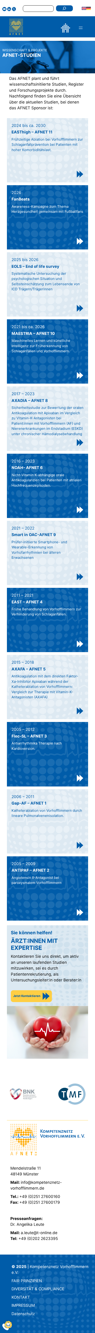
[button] (8, 1324)
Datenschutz (23, 1313)
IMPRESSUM (23, 1305)
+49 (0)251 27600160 (39, 1196)
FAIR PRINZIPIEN (27, 1280)
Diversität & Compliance (38, 1289)
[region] (47, 1094)
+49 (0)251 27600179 (39, 1202)
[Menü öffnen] (80, 28)
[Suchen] (64, 8)
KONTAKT (21, 1297)
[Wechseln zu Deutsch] (88, 8)
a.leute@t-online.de (39, 1232)
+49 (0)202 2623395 (38, 1238)
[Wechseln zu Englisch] (84, 8)
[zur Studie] (80, 174)
